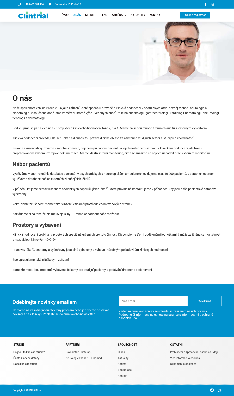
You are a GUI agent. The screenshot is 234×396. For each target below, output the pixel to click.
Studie (89, 15)
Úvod (65, 15)
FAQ (104, 15)
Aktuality (138, 15)
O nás (77, 15)
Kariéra (117, 15)
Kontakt (156, 15)
